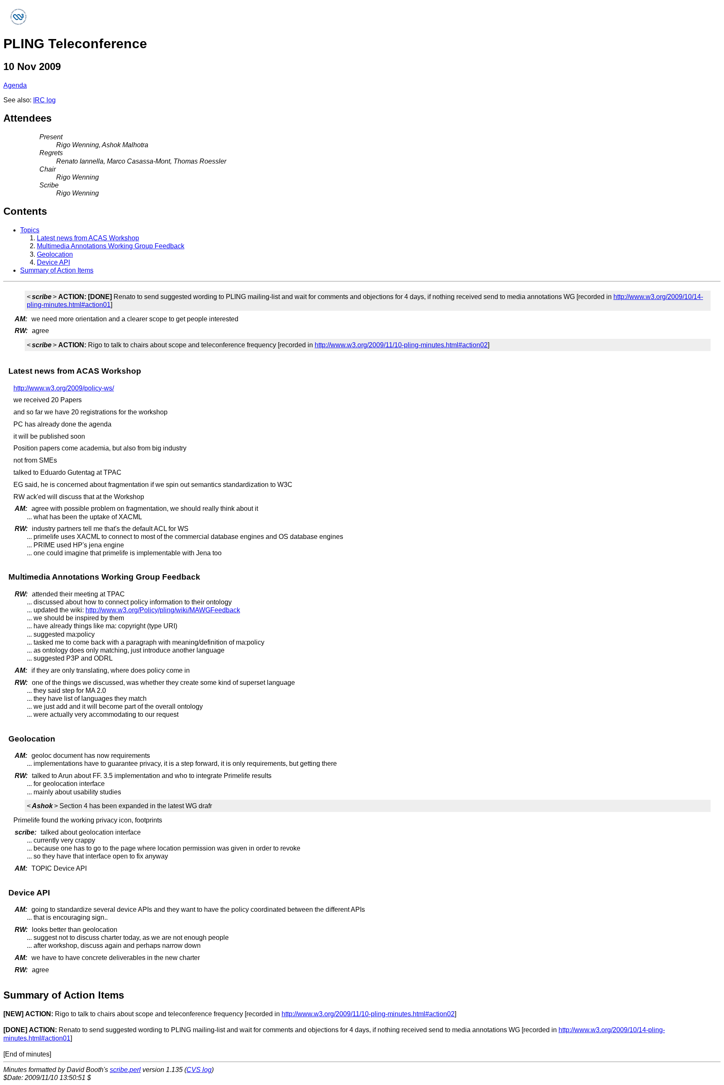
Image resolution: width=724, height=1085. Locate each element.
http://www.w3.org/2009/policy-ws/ (63, 388)
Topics (29, 230)
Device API (53, 262)
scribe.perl (125, 1069)
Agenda (15, 85)
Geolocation (55, 254)
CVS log (199, 1069)
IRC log (44, 100)
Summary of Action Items (56, 270)
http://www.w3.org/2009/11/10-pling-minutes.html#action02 (401, 345)
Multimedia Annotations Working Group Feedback (110, 246)
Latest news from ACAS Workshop (88, 238)
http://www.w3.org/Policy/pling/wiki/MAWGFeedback (162, 610)
